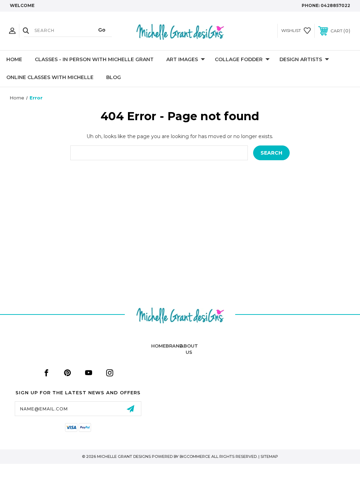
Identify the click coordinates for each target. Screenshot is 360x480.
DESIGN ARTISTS (300, 59)
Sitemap (269, 456)
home (158, 346)
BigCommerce (195, 456)
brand (174, 346)
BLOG (113, 77)
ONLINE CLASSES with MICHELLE (50, 77)
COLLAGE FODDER (239, 59)
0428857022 (335, 5)
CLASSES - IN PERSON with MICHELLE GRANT (94, 59)
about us (189, 349)
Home (14, 59)
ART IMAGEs (182, 59)
